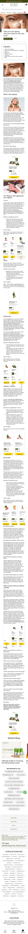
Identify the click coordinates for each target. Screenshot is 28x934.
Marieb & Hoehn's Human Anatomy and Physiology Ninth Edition (12, 81)
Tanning (6, 873)
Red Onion (6, 896)
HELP (13, 825)
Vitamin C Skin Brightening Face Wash (12, 211)
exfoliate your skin (18, 657)
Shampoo (4, 889)
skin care (17, 203)
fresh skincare (20, 792)
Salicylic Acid (18, 883)
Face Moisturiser (6, 856)
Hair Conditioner (6, 891)
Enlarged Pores (20, 871)
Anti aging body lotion (14, 788)
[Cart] (25, 5)
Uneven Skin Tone (16, 867)
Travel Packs (16, 862)
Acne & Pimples (19, 864)
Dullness (19, 869)
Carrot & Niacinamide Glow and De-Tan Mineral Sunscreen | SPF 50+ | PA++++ (14, 512)
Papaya (6, 881)
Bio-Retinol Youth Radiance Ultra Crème (13, 540)
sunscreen (7, 461)
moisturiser (9, 319)
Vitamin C (12, 475)
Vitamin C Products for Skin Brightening (12, 706)
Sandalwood (12, 877)
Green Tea (5, 875)
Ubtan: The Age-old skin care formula (11, 704)
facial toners (10, 277)
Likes (9, 39)
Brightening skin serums (14, 795)
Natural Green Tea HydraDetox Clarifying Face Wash (20, 246)
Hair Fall (13, 893)
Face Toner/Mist (19, 860)
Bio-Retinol (20, 877)
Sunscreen (17, 858)
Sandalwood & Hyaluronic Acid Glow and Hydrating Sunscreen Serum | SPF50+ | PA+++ (22, 512)
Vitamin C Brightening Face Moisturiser (11, 324)
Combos (14, 12)
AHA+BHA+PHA (14, 885)
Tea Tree (19, 881)
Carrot (5, 877)
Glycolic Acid (20, 887)
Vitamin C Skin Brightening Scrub (15, 620)
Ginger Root (14, 896)
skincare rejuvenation (14, 778)
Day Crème (21, 856)
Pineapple (12, 881)
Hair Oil (22, 889)
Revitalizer (16, 889)
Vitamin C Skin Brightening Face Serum (7, 443)
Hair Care (9, 12)
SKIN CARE (13, 817)
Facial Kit (9, 862)
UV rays (15, 462)
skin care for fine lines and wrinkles (14, 781)
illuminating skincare (14, 809)
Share (15, 38)
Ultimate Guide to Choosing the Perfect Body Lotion (12, 762)
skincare (13, 599)
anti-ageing (12, 400)
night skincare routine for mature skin (14, 798)
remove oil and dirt (12, 266)
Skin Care (3, 12)
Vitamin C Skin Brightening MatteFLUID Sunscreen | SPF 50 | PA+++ (6, 513)
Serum (12, 415)
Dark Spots (7, 867)
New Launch (22, 12)
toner (8, 263)
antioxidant (5, 476)
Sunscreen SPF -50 (19, 467)
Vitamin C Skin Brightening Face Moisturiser (6, 371)
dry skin (16, 489)
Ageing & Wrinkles (10, 869)
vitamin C (5, 668)
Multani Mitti (11, 887)
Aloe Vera (12, 875)
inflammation (10, 545)
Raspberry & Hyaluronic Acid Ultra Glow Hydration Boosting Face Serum (19, 443)
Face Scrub (13, 854)
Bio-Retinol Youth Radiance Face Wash (13, 243)
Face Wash (5, 854)
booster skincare (9, 792)
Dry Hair (19, 893)
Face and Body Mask (8, 860)
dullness (16, 404)
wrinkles (14, 88)
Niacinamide (5, 885)
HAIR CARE (13, 821)
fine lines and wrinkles (15, 697)
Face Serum (21, 854)
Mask (10, 889)
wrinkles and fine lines (15, 334)
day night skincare (8, 802)
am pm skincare (20, 802)
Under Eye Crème (8, 864)
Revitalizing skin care (8, 775)
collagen (21, 546)
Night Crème (9, 858)
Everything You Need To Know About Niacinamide (11, 708)
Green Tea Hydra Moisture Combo (14, 370)
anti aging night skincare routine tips (14, 771)
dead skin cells (15, 658)
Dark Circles (5, 871)
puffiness (15, 418)
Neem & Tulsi (20, 875)
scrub (13, 532)
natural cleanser (17, 284)
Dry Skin (12, 871)
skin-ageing (17, 91)
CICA (4, 887)
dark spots (17, 328)
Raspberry (19, 879)
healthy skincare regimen (19, 680)
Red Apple (12, 873)
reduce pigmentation (10, 328)
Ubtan (13, 879)
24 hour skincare (21, 775)
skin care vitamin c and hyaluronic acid (14, 785)
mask (21, 336)
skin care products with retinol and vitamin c (14, 805)
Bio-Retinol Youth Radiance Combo (13, 167)
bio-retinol (19, 530)
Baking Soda (7, 879)
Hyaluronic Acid (9, 883)
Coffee (22, 885)
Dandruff (7, 893)
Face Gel (14, 856)
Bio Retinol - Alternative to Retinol (10, 705)
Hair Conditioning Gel (18, 891)
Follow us (13, 829)
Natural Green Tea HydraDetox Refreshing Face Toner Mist (14, 302)
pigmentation (18, 114)
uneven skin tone (11, 551)
